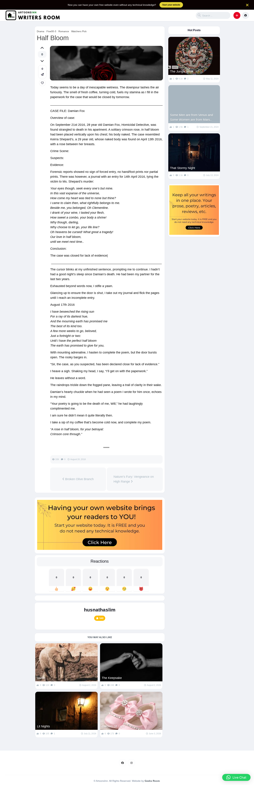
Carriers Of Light (113, 726)
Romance (63, 31)
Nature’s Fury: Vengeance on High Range (134, 479)
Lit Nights (43, 726)
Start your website (171, 5)
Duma (41, 678)
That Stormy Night (182, 168)
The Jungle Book (181, 71)
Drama (40, 31)
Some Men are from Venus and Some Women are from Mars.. (191, 117)
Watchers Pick (79, 31)
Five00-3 (51, 31)
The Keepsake (112, 678)
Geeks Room (152, 780)
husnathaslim (99, 609)
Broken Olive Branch (79, 479)
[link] (42, 83)
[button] (236, 15)
